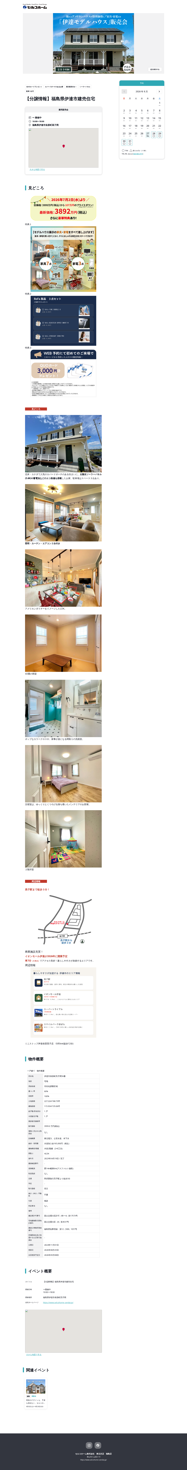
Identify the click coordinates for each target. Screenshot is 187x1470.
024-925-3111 (138, 154)
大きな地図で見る (37, 169)
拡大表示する (154, 69)
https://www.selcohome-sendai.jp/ (58, 1302)
